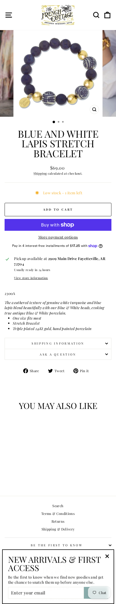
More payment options (58, 237)
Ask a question (58, 354)
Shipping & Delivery (58, 529)
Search (57, 505)
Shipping (40, 173)
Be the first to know (57, 545)
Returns (58, 521)
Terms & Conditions (58, 513)
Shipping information (58, 343)
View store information (31, 278)
